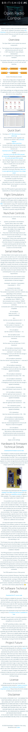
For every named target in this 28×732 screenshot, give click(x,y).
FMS (1, 204)
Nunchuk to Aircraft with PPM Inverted (14, 154)
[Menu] (25, 3)
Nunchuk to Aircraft (7, 151)
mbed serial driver (17, 143)
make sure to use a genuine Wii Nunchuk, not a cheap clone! (14, 171)
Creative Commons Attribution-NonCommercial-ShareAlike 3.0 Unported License (13, 687)
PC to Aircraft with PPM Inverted (14, 158)
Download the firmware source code (14, 450)
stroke (24, 648)
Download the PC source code (14, 595)
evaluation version (16, 494)
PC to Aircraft (5, 156)
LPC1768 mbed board (14, 134)
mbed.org (13, 136)
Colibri (18, 727)
